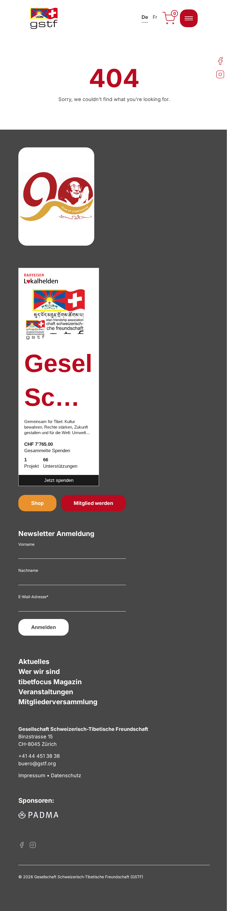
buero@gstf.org (37, 763)
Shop (37, 503)
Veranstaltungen (45, 692)
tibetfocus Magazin (50, 682)
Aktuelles (33, 661)
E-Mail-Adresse (33, 596)
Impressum (31, 775)
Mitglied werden (93, 503)
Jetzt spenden (58, 480)
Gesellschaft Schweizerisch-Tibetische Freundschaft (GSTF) (58, 382)
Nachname (28, 570)
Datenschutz (66, 775)
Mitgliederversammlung (57, 702)
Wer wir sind (39, 671)
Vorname (26, 544)
